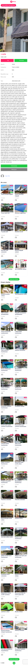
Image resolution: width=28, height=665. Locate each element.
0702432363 (14, 166)
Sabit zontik (15, 6)
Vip (8, 60)
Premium (21, 60)
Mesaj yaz (14, 169)
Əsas (2, 6)
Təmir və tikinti (7, 6)
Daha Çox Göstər (14, 279)
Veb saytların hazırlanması (8, 5)
